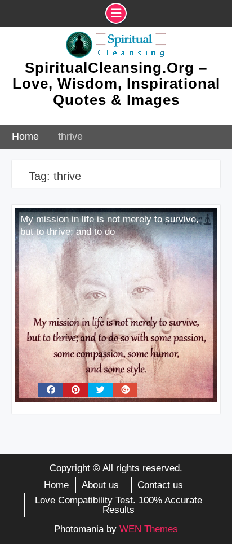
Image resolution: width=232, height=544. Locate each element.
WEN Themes (148, 529)
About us (100, 485)
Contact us (160, 485)
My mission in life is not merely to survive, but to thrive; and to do (109, 225)
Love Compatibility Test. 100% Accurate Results (118, 505)
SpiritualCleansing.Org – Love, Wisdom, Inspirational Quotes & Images (116, 83)
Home (56, 485)
